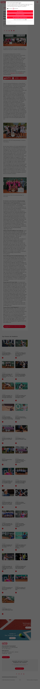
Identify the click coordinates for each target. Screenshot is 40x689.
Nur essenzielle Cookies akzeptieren (20, 17)
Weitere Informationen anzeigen (20, 19)
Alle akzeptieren (20, 11)
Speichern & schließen (20, 14)
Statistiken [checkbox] (16, 8)
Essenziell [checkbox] (10, 8)
